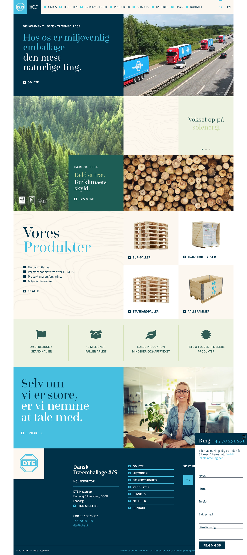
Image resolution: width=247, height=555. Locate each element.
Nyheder (162, 7)
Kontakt (196, 7)
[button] (202, 149)
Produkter (122, 7)
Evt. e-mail (206, 514)
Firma (202, 488)
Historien (71, 7)
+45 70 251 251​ (228, 440)
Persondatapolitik (128, 550)
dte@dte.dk (81, 525)
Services (143, 7)
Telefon (203, 501)
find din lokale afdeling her (217, 456)
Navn (202, 475)
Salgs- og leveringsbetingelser (181, 550)
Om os (52, 7)
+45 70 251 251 (84, 520)
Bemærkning (207, 527)
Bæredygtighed (96, 7)
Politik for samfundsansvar (152, 550)
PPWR (179, 7)
